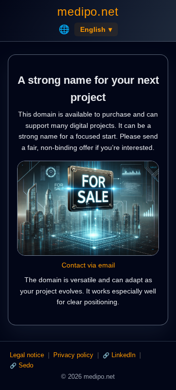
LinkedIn (123, 355)
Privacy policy (73, 355)
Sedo (26, 365)
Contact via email (88, 265)
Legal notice (27, 355)
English (96, 29)
